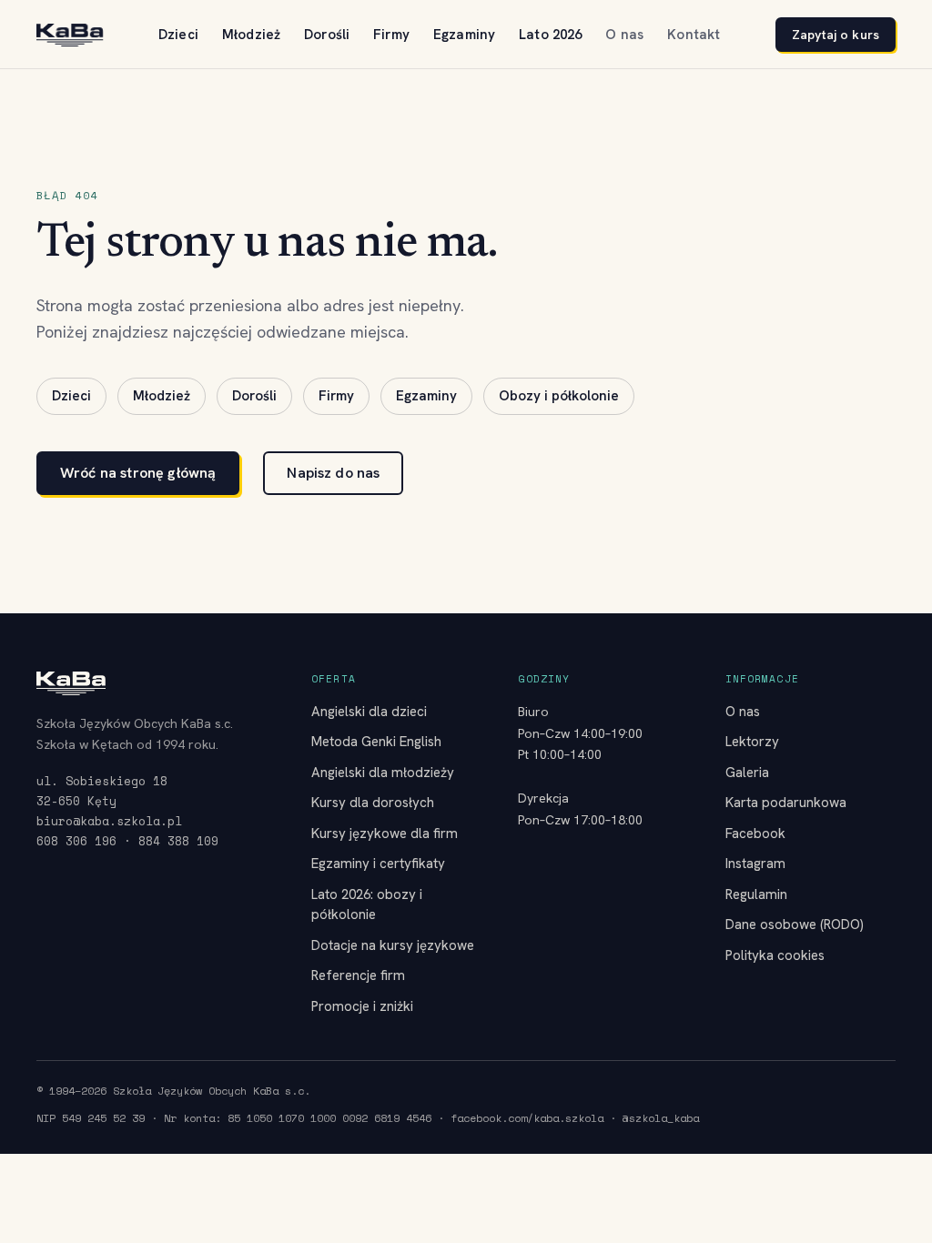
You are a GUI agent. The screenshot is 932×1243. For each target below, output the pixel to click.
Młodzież (251, 34)
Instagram (755, 863)
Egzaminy (464, 34)
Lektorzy (752, 742)
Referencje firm (358, 975)
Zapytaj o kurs (835, 34)
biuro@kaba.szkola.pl (109, 821)
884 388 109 (178, 841)
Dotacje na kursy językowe (392, 945)
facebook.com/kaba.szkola (527, 1118)
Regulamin (756, 894)
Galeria (747, 772)
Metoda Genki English (376, 742)
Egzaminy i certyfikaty (378, 863)
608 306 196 (76, 841)
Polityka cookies (775, 955)
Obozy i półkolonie (559, 396)
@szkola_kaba (661, 1118)
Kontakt (693, 34)
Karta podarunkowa (785, 802)
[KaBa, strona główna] (69, 35)
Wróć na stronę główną (138, 472)
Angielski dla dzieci (369, 711)
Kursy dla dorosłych (372, 802)
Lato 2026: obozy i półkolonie (366, 905)
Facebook (755, 833)
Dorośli (327, 34)
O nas (624, 34)
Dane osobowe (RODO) (794, 924)
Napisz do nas (333, 472)
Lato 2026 (550, 34)
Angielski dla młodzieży (382, 772)
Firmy (391, 34)
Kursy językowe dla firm (384, 833)
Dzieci (178, 34)
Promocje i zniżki (362, 1006)
